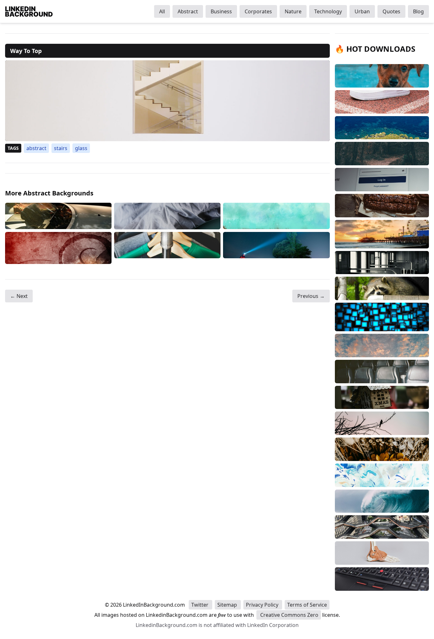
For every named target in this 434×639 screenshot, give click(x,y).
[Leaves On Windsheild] (58, 216)
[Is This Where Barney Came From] (276, 216)
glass (81, 148)
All (162, 11)
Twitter (200, 604)
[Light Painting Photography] (276, 248)
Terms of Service (307, 604)
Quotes (391, 11)
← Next (19, 296)
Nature (293, 11)
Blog (418, 11)
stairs (60, 148)
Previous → (311, 296)
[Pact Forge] (58, 248)
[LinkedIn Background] (29, 11)
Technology (328, 11)
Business (221, 11)
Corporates (258, 11)
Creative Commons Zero (288, 614)
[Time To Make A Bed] (167, 216)
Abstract (188, 11)
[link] (167, 100)
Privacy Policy (263, 604)
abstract (36, 148)
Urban (362, 11)
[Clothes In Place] (167, 248)
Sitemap (227, 604)
